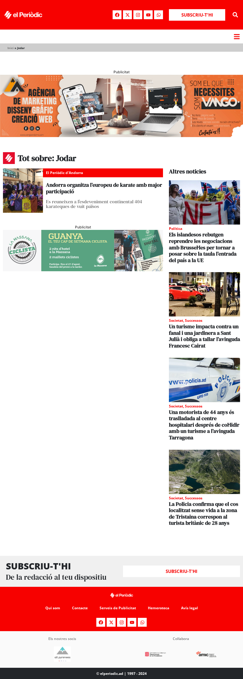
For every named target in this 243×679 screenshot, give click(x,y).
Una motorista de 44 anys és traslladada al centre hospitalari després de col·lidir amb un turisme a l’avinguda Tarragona (204, 424)
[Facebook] (117, 14)
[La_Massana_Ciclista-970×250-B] (83, 269)
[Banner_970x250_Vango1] (121, 135)
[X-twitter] (127, 14)
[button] (235, 15)
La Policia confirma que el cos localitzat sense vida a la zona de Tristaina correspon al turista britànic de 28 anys (203, 513)
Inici (10, 48)
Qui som (52, 607)
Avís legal (189, 607)
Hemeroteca (158, 607)
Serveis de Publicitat (118, 607)
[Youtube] (148, 14)
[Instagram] (137, 14)
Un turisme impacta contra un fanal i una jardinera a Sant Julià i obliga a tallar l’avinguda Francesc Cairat (204, 336)
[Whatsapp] (158, 14)
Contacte (80, 607)
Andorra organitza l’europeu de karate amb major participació (104, 188)
